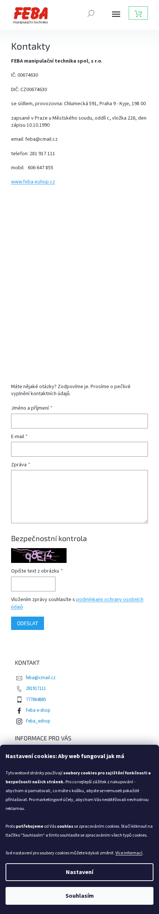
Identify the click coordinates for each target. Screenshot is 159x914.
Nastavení (79, 872)
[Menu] (116, 14)
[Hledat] (91, 12)
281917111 (36, 688)
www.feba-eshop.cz (33, 182)
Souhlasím (79, 896)
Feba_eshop (38, 721)
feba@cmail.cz (40, 677)
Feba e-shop (38, 710)
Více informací (128, 853)
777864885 (36, 699)
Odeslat (27, 623)
